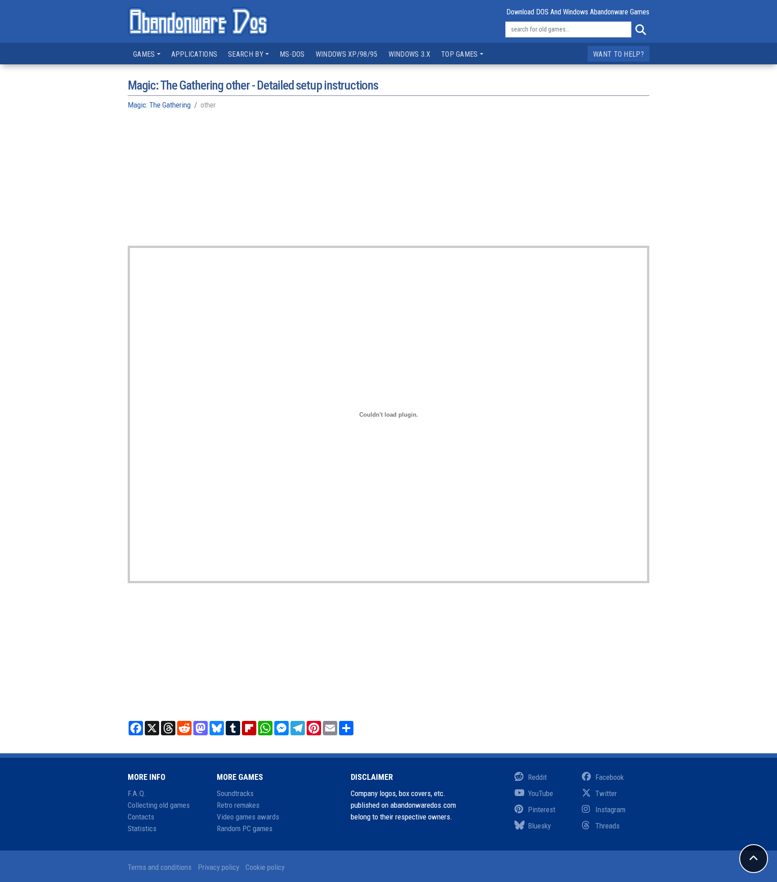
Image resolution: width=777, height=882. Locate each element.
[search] (640, 29)
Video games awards (248, 816)
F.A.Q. (137, 793)
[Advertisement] (388, 183)
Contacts (141, 816)
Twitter (606, 793)
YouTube (540, 793)
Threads (607, 825)
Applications (194, 54)
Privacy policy (218, 867)
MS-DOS (292, 54)
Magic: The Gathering (159, 104)
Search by (245, 54)
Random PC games (244, 828)
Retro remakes (238, 805)
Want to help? (618, 54)
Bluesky (539, 825)
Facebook (609, 777)
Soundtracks (235, 793)
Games (144, 54)
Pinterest (541, 809)
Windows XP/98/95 (347, 54)
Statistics (142, 828)
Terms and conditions (160, 867)
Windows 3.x (409, 54)
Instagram (610, 809)
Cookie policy (265, 867)
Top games (459, 54)
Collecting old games (159, 805)
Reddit (537, 777)
